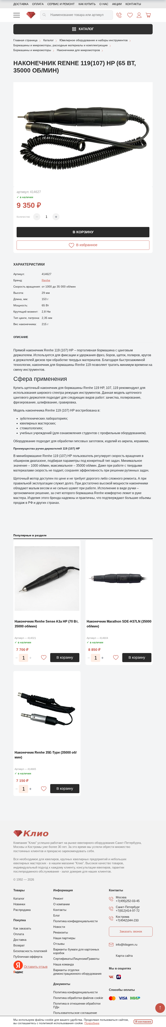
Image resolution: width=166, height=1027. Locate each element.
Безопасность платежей (30, 951)
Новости (59, 926)
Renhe (46, 280)
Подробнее (91, 1023)
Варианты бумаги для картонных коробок (76, 951)
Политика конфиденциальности (75, 921)
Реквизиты (60, 932)
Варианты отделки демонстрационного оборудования (77, 971)
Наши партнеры (64, 938)
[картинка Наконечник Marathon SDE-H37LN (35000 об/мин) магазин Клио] (119, 578)
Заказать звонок (130, 931)
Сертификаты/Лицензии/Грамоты (76, 958)
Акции (117, 4)
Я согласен (143, 1021)
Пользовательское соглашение (75, 1012)
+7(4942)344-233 (127, 920)
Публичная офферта (27, 956)
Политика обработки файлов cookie (78, 998)
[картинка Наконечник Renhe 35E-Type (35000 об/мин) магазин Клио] (47, 709)
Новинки (19, 904)
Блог (56, 915)
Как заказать (22, 928)
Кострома (122, 916)
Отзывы (59, 943)
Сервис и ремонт (61, 4)
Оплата (38, 4)
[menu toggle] (16, 15)
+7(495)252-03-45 (127, 901)
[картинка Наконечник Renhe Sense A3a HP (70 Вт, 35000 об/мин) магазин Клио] (47, 578)
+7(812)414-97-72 (127, 910)
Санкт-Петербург (128, 907)
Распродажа (22, 909)
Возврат (19, 945)
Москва (121, 897)
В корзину (83, 232)
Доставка (20, 4)
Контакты (133, 4)
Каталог (86, 29)
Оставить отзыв (36, 966)
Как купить (87, 4)
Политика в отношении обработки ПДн (76, 1005)
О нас (103, 4)
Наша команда (63, 964)
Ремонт (58, 898)
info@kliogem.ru (126, 944)
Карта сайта (124, 955)
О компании (61, 904)
